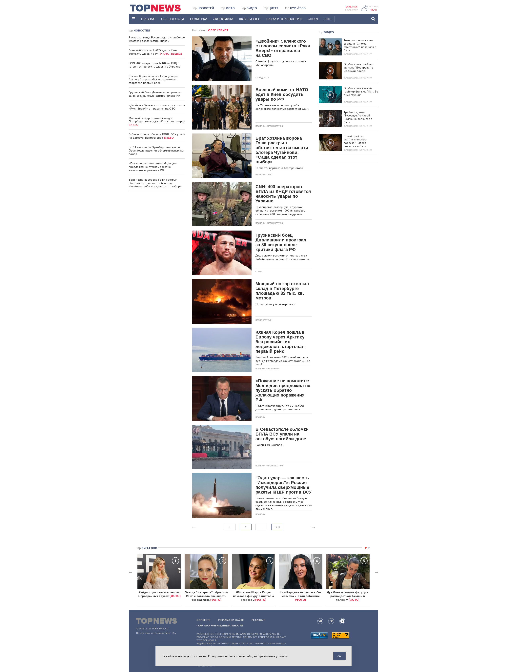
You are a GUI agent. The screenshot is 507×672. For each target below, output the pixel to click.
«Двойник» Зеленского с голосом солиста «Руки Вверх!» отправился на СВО (157, 106)
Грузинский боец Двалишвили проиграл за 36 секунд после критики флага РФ (155, 93)
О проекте (203, 620)
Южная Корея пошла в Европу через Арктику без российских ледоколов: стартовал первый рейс (153, 79)
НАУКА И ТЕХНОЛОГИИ (284, 19)
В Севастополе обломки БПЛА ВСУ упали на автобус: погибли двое (157, 135)
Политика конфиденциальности (219, 625)
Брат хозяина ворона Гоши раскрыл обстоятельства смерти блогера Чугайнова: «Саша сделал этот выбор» (155, 182)
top (203, 8)
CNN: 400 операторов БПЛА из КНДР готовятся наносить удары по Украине (154, 64)
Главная (148, 19)
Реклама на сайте (231, 620)
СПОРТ (313, 19)
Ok (339, 656)
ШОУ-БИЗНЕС (249, 19)
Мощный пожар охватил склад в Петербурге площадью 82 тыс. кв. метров (157, 121)
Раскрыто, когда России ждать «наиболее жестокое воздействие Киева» (157, 39)
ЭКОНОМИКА (223, 19)
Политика (198, 19)
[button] (133, 19)
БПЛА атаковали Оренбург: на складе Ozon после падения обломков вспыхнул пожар (156, 150)
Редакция (258, 620)
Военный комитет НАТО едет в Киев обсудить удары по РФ (155, 51)
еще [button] (327, 19)
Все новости (172, 19)
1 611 (277, 527)
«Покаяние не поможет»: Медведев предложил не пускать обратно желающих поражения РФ (153, 166)
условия (282, 656)
